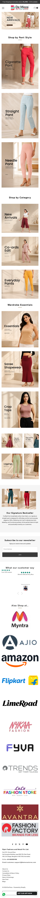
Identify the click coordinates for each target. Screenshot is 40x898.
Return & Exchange (8, 877)
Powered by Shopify (19, 887)
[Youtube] (27, 844)
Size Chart (5, 879)
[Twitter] (19, 844)
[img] (6, 570)
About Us (5, 869)
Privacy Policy (6, 875)
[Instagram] (16, 844)
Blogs (4, 881)
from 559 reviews (7, 572)
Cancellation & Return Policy (10, 873)
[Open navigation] (3, 8)
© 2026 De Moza (7, 887)
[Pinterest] (23, 844)
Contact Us (5, 871)
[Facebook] (12, 844)
